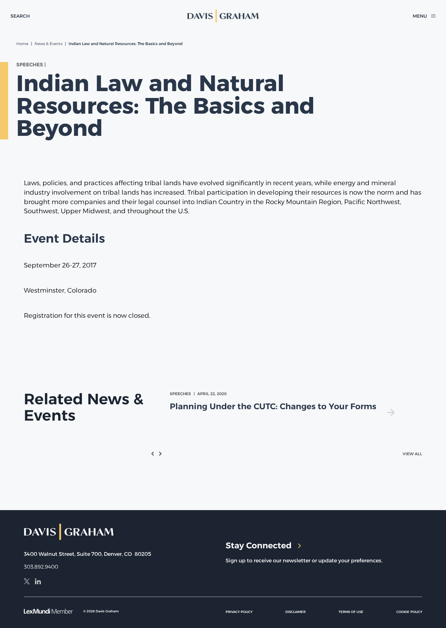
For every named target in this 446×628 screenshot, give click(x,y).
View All (412, 453)
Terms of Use (351, 612)
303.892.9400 (41, 567)
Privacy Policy (239, 612)
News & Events (48, 43)
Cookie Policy (409, 612)
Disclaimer (295, 612)
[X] (27, 582)
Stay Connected (259, 545)
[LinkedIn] (38, 582)
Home (22, 43)
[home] (223, 16)
